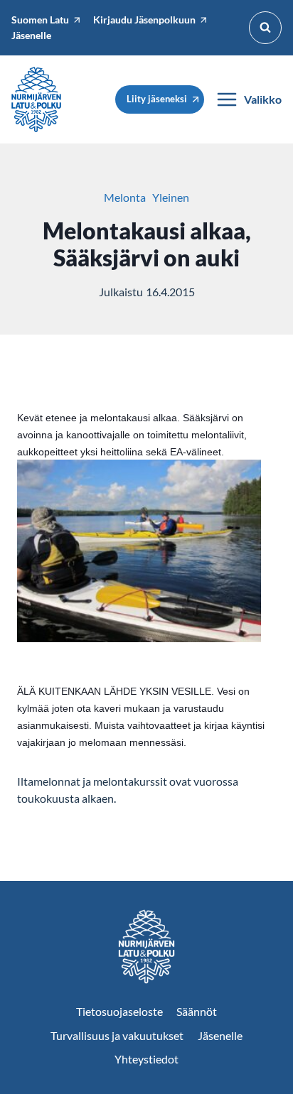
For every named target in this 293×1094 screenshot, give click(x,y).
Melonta (125, 197)
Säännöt (196, 1011)
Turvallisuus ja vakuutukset (116, 1035)
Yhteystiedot (146, 1059)
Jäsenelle (220, 1035)
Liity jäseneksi (157, 98)
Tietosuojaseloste (119, 1011)
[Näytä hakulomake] (265, 27)
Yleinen (170, 197)
